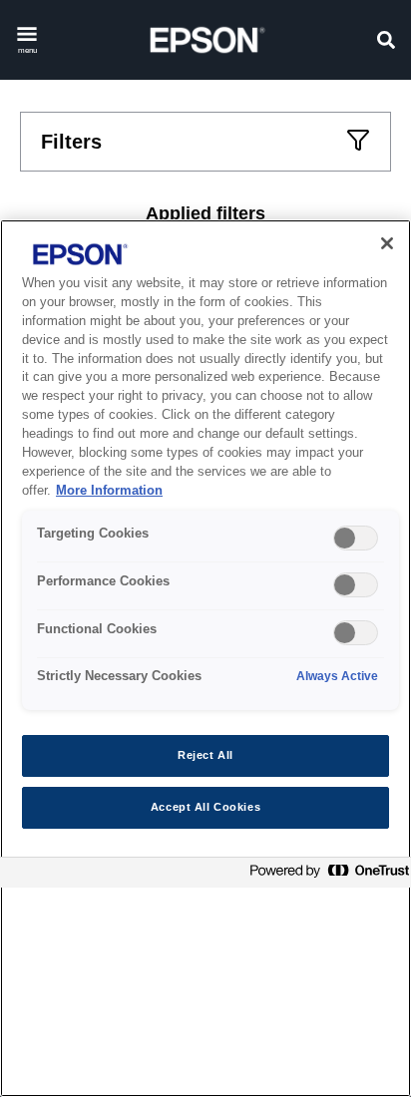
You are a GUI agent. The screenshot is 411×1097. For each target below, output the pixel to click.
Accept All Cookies (205, 807)
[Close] (387, 243)
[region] (205, 658)
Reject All (205, 755)
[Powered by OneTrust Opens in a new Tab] (325, 875)
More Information (109, 491)
